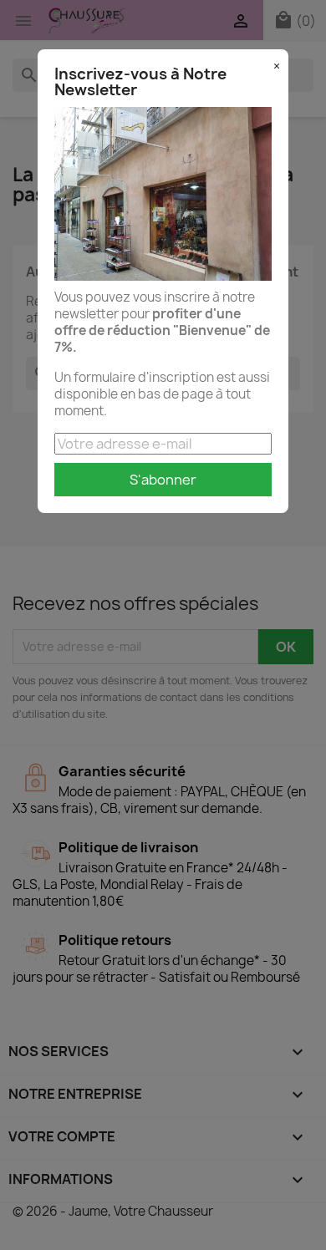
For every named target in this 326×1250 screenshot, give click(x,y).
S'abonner (163, 479)
